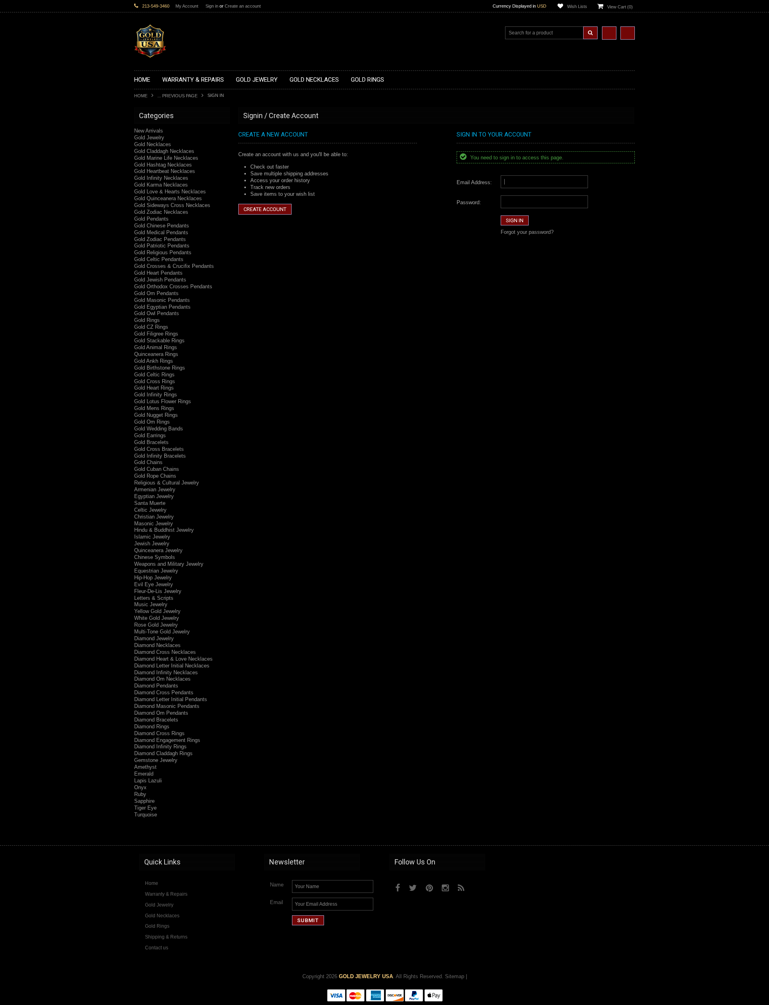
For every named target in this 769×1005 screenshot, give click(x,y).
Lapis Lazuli (148, 781)
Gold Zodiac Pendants (160, 239)
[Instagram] (445, 888)
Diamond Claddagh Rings (163, 753)
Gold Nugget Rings (156, 415)
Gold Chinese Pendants (161, 226)
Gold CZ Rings (151, 327)
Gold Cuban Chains (156, 469)
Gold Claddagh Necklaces (164, 151)
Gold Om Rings (152, 422)
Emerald (143, 774)
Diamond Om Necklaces (162, 679)
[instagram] (479, 886)
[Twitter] (413, 888)
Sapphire (144, 801)
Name (277, 885)
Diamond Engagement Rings (167, 740)
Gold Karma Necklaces (161, 185)
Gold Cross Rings (154, 381)
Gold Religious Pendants (162, 252)
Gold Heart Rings (154, 388)
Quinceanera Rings (156, 354)
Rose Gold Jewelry (156, 625)
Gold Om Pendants (156, 293)
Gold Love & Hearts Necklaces (170, 192)
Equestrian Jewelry (156, 571)
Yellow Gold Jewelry (157, 611)
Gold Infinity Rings (155, 395)
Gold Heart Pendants (158, 273)
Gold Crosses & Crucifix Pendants (174, 266)
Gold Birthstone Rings (159, 368)
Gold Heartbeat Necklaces (164, 171)
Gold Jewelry (149, 138)
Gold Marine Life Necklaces (166, 158)
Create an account (243, 6)
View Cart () (620, 6)
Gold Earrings (150, 435)
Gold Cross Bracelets (159, 449)
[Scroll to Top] (625, 831)
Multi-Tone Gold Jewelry (162, 632)
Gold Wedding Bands (158, 429)
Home (140, 95)
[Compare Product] (609, 33)
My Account (186, 6)
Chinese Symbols (154, 557)
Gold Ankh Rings (153, 361)
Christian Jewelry (154, 517)
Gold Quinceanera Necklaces (168, 198)
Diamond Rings (151, 727)
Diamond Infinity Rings (160, 747)
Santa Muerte (149, 503)
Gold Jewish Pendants (160, 280)
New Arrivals (148, 131)
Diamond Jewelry (154, 638)
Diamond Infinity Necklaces (166, 672)
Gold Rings (147, 320)
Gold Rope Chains (155, 476)
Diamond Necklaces (157, 645)
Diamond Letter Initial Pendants (170, 699)
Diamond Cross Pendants (163, 692)
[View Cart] (627, 33)
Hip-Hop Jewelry (153, 578)
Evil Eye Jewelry (153, 584)
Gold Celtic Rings (154, 375)
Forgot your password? (527, 232)
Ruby (140, 794)
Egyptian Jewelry (154, 496)
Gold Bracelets (151, 442)
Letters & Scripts (153, 598)
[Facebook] (397, 888)
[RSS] (461, 888)
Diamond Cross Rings (159, 733)
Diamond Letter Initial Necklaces (171, 666)
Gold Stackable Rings (159, 341)
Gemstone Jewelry (155, 760)
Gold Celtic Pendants (158, 259)
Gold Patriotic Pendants (161, 246)
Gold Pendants (151, 219)
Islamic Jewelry (152, 537)
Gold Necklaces (152, 144)
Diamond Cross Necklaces (165, 652)
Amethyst (145, 767)
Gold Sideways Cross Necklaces (172, 205)
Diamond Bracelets (156, 720)
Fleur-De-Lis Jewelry (157, 591)
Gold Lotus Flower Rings (162, 401)
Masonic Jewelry (153, 524)
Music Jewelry (150, 604)
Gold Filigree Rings (156, 334)
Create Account (265, 209)
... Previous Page (177, 95)
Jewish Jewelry (151, 544)
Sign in (211, 6)
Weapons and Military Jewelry (168, 564)
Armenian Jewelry (154, 489)
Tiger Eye (145, 808)
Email (276, 902)
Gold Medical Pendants (161, 232)
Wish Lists (577, 6)
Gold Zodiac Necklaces (161, 212)
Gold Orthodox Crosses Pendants (173, 286)
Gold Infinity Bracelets (160, 456)
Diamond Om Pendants (161, 713)
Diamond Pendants (156, 686)
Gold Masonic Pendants (162, 300)
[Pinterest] (429, 888)
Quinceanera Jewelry (158, 550)
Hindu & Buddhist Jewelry (164, 530)
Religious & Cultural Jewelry (166, 483)
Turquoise (145, 815)
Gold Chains (148, 462)
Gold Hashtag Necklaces (163, 165)
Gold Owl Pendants (156, 313)
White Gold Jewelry (156, 618)
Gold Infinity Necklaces (161, 178)
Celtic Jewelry (150, 510)
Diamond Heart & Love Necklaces (173, 659)
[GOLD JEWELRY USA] (150, 53)
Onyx (140, 787)
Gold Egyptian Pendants (162, 307)
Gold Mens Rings (154, 408)
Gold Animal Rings (155, 347)
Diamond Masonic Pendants (166, 706)
